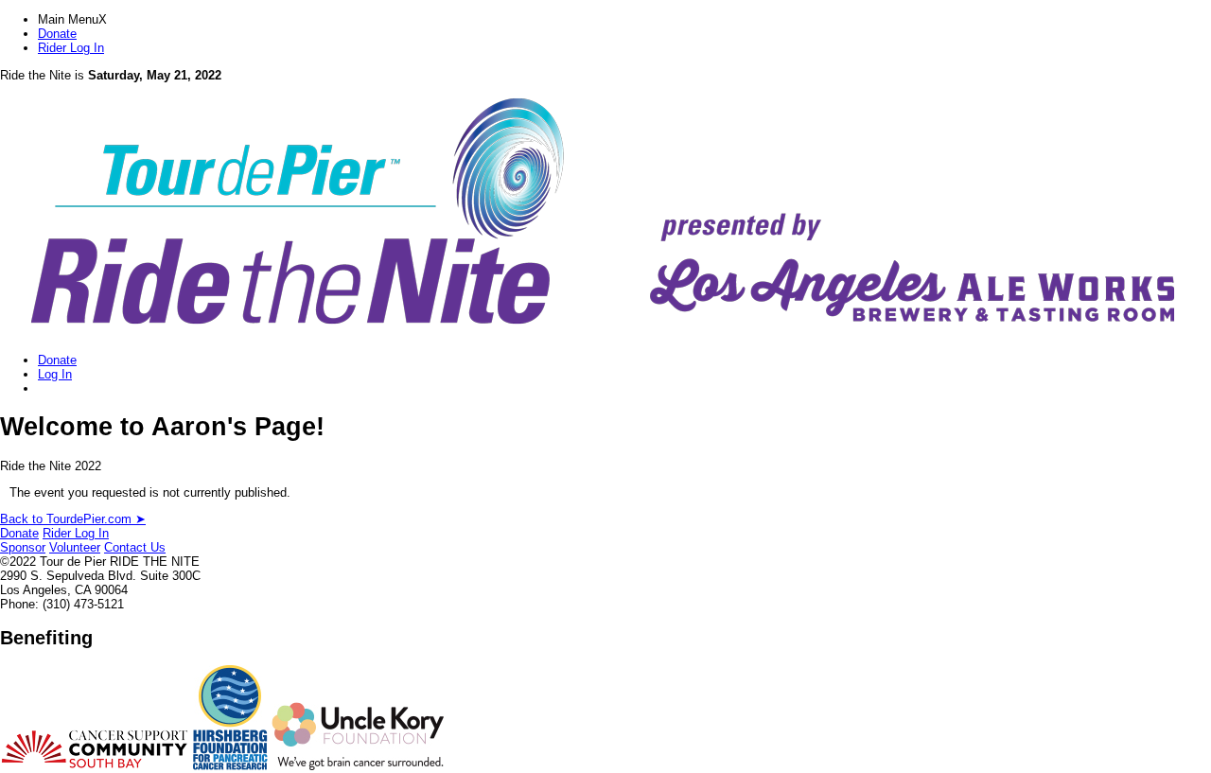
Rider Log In (71, 48)
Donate (57, 33)
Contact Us (135, 547)
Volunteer (74, 547)
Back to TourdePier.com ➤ (73, 519)
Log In (55, 374)
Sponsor (22, 547)
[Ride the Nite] (599, 333)
